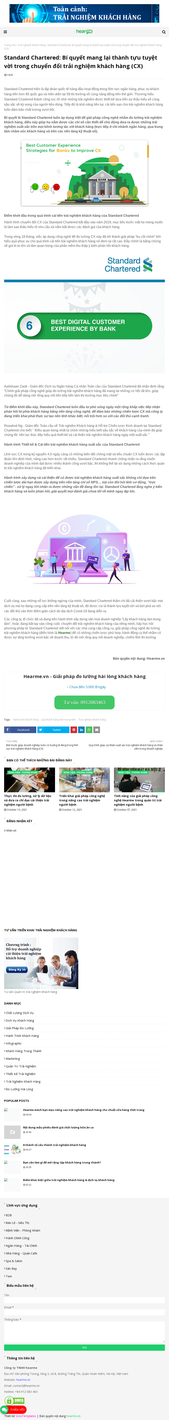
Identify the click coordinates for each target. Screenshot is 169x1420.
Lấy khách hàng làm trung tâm (58, 719)
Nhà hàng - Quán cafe (21, 1253)
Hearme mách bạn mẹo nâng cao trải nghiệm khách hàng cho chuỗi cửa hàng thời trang (83, 1110)
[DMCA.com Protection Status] (14, 1405)
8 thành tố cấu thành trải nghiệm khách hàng (54, 1145)
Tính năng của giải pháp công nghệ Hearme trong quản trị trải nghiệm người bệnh (138, 800)
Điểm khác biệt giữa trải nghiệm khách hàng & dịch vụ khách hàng (69, 1180)
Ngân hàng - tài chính (21, 1245)
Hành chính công (17, 1238)
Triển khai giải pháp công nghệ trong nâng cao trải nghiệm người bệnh (82, 800)
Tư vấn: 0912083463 (84, 702)
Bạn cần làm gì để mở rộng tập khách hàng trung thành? (62, 1162)
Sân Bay (11, 1268)
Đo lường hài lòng (19, 1089)
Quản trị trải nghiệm (21, 1066)
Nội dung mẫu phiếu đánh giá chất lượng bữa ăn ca (58, 1127)
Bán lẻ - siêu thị (17, 1223)
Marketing (13, 1058)
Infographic (14, 1043)
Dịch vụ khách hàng (20, 1020)
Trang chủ (10, 45)
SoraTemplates (26, 1416)
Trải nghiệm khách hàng (31, 45)
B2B (9, 1215)
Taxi (9, 1276)
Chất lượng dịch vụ (20, 1013)
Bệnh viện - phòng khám (23, 1230)
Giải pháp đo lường (20, 1028)
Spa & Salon (14, 1261)
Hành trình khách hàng (26, 719)
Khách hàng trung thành (23, 1051)
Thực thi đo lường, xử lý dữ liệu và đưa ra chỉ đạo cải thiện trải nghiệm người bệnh (27, 800)
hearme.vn (23, 1380)
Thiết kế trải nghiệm (20, 1074)
